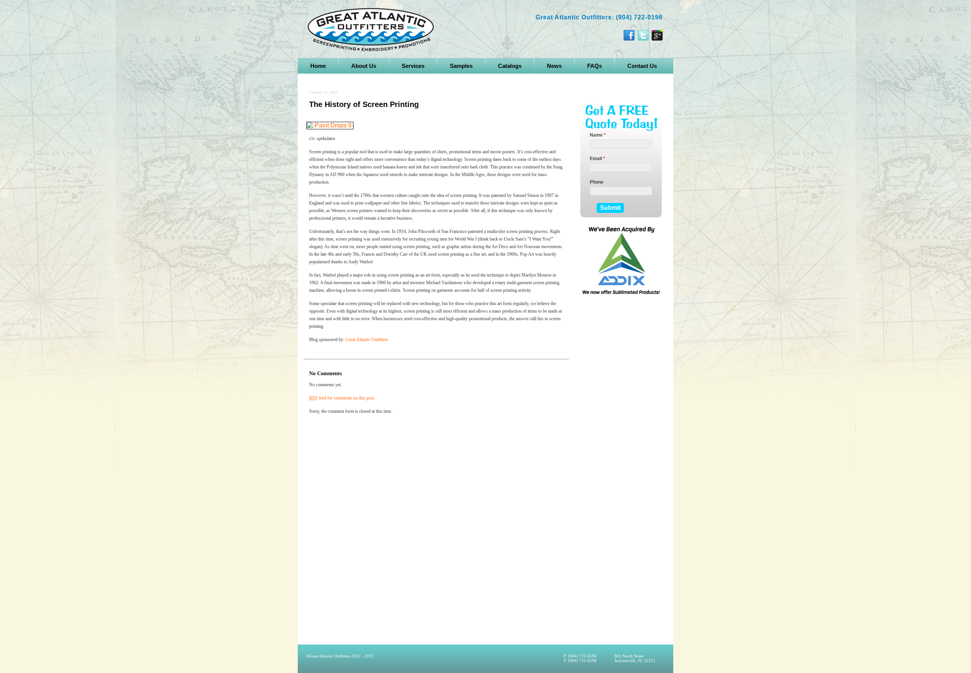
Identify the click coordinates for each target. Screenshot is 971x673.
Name (598, 135)
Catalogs (510, 66)
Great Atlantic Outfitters (368, 339)
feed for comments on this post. (342, 398)
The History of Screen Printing (364, 104)
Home (318, 66)
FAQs (594, 66)
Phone (596, 182)
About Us (363, 66)
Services (413, 66)
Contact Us (642, 66)
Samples (461, 66)
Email (597, 158)
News (554, 66)
